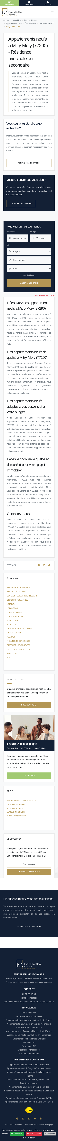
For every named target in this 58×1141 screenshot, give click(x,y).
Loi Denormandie (15, 612)
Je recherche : (13, 232)
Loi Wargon (12, 608)
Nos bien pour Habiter (17, 592)
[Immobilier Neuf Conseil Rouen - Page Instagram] (29, 1118)
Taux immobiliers (15, 808)
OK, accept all (17, 1134)
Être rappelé (29, 864)
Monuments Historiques (18, 641)
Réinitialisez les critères (45, 295)
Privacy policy (29, 1138)
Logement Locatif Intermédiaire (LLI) (29, 1039)
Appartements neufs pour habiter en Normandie (29, 1035)
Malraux (11, 637)
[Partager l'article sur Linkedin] (44, 565)
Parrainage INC (29, 1046)
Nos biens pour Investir (18, 588)
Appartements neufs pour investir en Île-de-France (29, 1020)
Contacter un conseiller (21, 203)
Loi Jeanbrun (29, 1042)
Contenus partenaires (29, 1053)
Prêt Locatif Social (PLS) (18, 649)
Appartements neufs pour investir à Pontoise (29, 1064)
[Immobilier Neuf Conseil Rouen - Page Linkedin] (23, 1118)
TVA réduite (12, 653)
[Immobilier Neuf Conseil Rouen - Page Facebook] (17, 1118)
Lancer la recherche (29, 283)
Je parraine (29, 776)
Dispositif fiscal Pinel (17, 600)
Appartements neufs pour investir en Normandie (29, 1024)
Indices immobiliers (16, 805)
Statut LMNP (12, 621)
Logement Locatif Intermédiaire (22, 596)
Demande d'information (29, 872)
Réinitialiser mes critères (29, 163)
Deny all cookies (34, 1134)
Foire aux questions (16, 816)
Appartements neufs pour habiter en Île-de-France (29, 1031)
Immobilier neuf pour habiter (29, 1027)
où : (8, 245)
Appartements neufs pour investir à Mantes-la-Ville (29, 1098)
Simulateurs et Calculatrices (21, 801)
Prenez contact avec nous (29, 926)
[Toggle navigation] (52, 12)
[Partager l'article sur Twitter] (49, 565)
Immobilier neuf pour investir (29, 1016)
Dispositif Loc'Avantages (18, 645)
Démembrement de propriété (21, 629)
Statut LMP (12, 625)
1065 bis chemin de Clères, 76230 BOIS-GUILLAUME (29, 1001)
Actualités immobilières (29, 1050)
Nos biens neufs (29, 1012)
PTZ (8, 657)
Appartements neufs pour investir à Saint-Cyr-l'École (29, 1102)
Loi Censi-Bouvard (15, 616)
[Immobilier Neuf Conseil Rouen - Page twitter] (35, 1118)
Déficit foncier (14, 633)
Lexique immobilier (16, 812)
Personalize (50, 1134)
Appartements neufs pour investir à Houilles (29, 1087)
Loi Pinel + (11, 604)
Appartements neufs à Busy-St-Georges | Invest (29, 1068)
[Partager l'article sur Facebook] (39, 565)
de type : (33, 232)
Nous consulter (29, 705)
